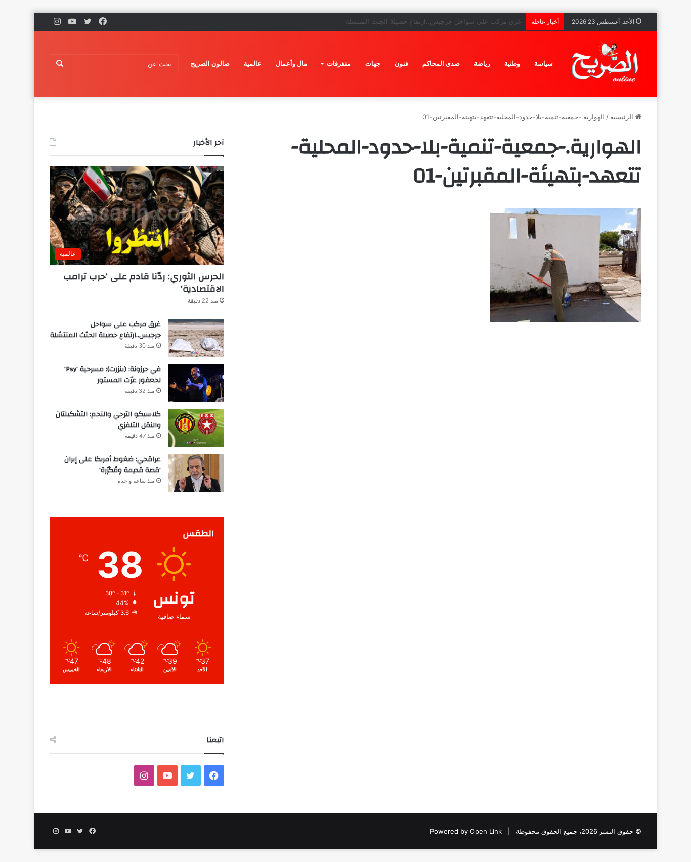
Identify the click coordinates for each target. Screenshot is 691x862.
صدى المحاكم (441, 63)
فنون (401, 63)
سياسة (543, 63)
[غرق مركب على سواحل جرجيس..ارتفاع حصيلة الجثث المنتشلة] (196, 338)
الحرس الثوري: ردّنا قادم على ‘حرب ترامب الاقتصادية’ (143, 282)
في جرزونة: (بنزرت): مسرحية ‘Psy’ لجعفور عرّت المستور (112, 375)
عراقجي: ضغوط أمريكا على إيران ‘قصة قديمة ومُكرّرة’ (112, 465)
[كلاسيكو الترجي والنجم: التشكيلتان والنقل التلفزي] (196, 428)
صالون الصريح (210, 63)
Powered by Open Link (466, 831)
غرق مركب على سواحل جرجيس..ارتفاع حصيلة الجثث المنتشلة (105, 330)
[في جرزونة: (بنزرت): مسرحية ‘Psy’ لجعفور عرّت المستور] (196, 383)
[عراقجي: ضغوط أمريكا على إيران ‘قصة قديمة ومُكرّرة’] (196, 473)
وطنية (512, 63)
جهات (372, 63)
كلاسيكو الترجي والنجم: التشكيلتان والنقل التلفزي (108, 420)
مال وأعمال (291, 63)
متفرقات (339, 63)
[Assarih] (606, 64)
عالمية (253, 63)
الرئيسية (622, 117)
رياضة (482, 63)
